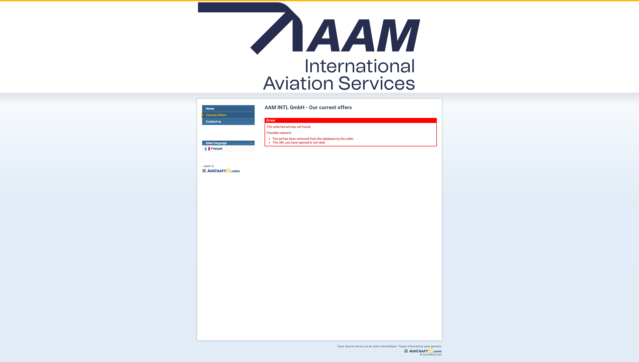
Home (210, 108)
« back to (208, 166)
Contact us (213, 121)
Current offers (216, 115)
